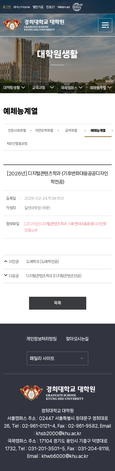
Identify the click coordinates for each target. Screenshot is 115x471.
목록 (57, 303)
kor (79, 4)
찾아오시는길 (77, 338)
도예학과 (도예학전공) (42, 261)
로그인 (7, 7)
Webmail (64, 7)
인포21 (50, 7)
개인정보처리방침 (41, 338)
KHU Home (22, 7)
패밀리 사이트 (42, 358)
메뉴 (105, 25)
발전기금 (38, 7)
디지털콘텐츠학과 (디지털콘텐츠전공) (54, 276)
